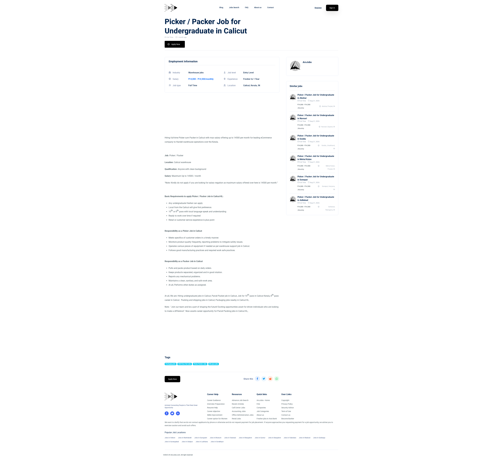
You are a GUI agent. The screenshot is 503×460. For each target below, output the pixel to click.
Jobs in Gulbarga (319, 438)
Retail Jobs (236, 419)
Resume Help (212, 408)
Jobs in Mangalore (245, 438)
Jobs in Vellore (170, 438)
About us (257, 7)
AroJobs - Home (263, 400)
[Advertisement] (222, 117)
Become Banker (287, 419)
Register (318, 8)
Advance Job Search (240, 400)
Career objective (213, 411)
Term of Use (286, 411)
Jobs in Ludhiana (202, 442)
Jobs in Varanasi (230, 438)
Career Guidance (214, 400)
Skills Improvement (214, 415)
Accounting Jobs (239, 411)
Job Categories (263, 411)
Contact (270, 7)
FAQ (246, 7)
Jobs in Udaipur (187, 442)
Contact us (285, 415)
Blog (221, 7)
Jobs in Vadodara (290, 438)
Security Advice (287, 408)
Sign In (332, 8)
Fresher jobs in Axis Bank (267, 419)
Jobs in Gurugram (200, 438)
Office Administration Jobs (242, 415)
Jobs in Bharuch (215, 438)
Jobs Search (234, 7)
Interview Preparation (216, 404)
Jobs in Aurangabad (172, 442)
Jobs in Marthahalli (185, 438)
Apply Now (175, 44)
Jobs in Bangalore (274, 438)
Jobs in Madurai (304, 438)
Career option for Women (217, 419)
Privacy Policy (287, 404)
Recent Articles (238, 404)
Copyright (285, 400)
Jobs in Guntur (260, 438)
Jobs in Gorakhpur (217, 442)
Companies (261, 408)
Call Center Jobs (238, 408)
